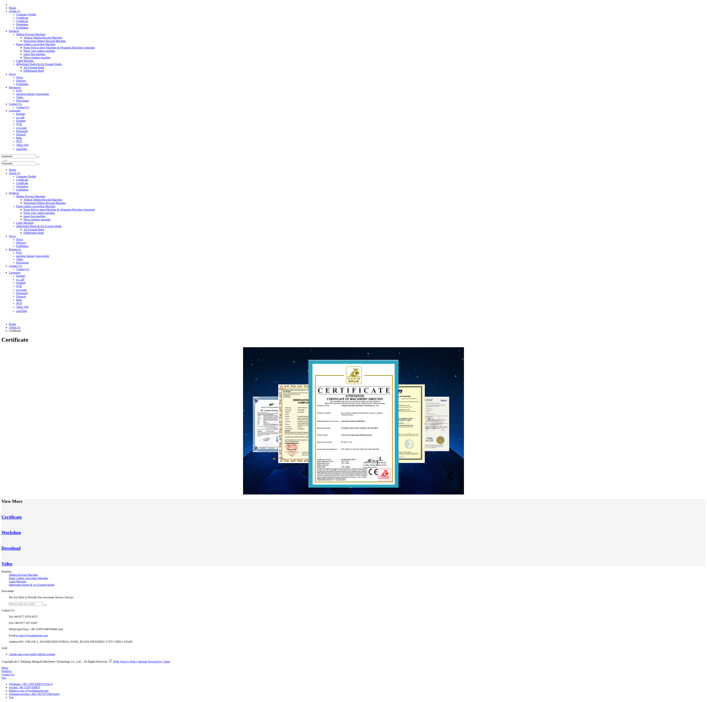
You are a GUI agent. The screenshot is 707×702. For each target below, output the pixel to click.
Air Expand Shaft (34, 67)
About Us (14, 11)
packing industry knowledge (32, 94)
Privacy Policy (128, 661)
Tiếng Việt (22, 145)
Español (21, 120)
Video (19, 97)
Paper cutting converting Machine (35, 44)
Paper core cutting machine (39, 50)
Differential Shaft (34, 70)
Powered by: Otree (159, 661)
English (20, 113)
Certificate (22, 17)
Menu (4, 667)
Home (12, 7)
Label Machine (25, 60)
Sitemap (142, 661)
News (12, 74)
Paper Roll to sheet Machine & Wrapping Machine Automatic (59, 47)
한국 (19, 141)
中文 (19, 124)
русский (21, 127)
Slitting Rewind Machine (30, 34)
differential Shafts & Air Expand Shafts (39, 64)
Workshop (22, 24)
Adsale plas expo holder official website (32, 654)
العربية (20, 117)
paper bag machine (34, 54)
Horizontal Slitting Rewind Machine (45, 41)
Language (14, 110)
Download (22, 100)
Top (3, 677)
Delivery (21, 80)
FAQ (19, 90)
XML (116, 661)
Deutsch (21, 134)
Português (22, 131)
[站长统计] (110, 661)
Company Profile (26, 14)
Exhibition (22, 27)
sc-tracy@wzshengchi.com (32, 635)
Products (14, 31)
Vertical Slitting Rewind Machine (43, 37)
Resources (15, 87)
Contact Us (15, 103)
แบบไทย (21, 149)
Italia (19, 137)
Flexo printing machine (37, 57)
